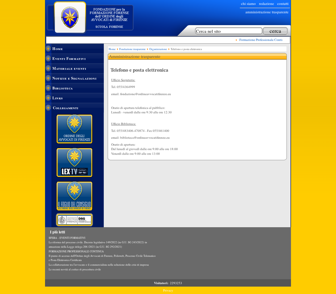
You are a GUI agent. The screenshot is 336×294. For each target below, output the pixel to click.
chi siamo (248, 3)
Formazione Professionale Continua (261, 39)
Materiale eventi (69, 68)
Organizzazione (158, 49)
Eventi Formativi (69, 58)
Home (57, 48)
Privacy (168, 290)
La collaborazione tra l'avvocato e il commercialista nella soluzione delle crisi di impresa (99, 264)
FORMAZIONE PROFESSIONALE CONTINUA (76, 251)
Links (57, 98)
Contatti (283, 3)
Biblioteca (62, 88)
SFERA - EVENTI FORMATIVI (67, 238)
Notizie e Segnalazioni (74, 78)
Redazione (266, 3)
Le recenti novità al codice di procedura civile (75, 269)
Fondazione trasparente (132, 49)
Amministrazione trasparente (267, 11)
